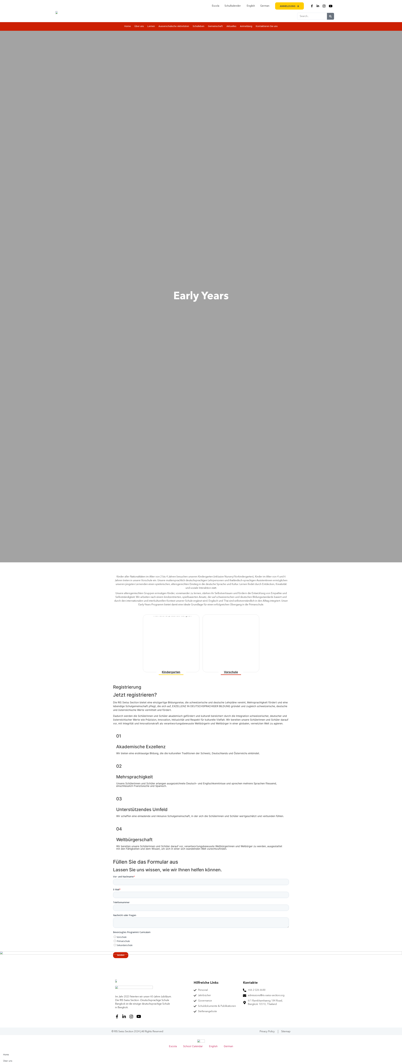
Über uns (139, 26)
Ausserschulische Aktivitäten (173, 26)
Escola (215, 6)
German (264, 6)
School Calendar (193, 1046)
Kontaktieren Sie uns (267, 26)
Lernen (151, 26)
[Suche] (330, 16)
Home (127, 26)
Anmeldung (246, 26)
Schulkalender (233, 6)
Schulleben (198, 26)
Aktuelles (231, 26)
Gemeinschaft (215, 26)
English (251, 6)
